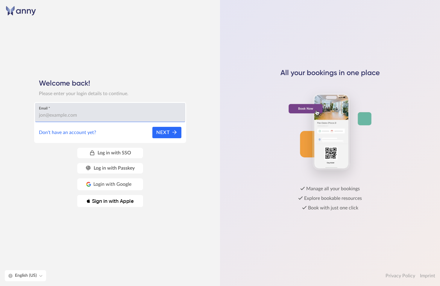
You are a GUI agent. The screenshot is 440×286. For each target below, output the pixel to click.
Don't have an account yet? (67, 132)
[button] (110, 201)
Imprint (427, 275)
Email (44, 108)
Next (164, 132)
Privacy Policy (400, 275)
